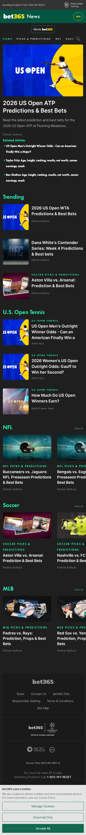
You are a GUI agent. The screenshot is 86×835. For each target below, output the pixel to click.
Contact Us (38, 694)
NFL (59, 38)
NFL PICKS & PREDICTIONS (25, 466)
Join (78, 16)
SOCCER (72, 38)
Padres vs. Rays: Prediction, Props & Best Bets (24, 638)
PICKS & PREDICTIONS (34, 38)
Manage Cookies (43, 806)
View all (78, 428)
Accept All (43, 828)
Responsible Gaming (77, 5)
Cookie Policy (47, 797)
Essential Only (43, 817)
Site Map (43, 708)
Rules (20, 694)
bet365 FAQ (61, 694)
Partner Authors (12, 489)
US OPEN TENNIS (45, 320)
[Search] (78, 39)
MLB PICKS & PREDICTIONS (25, 627)
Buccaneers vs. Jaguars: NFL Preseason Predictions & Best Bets (27, 477)
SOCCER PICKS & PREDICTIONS (55, 274)
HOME (7, 38)
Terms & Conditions (60, 701)
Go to (37, 29)
